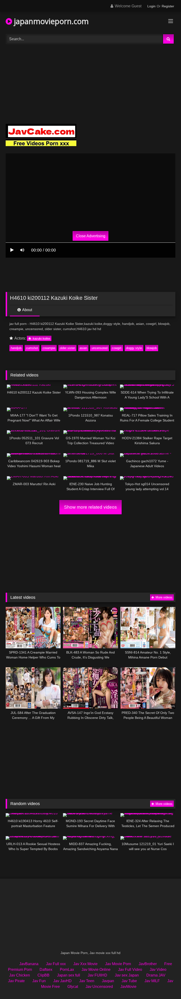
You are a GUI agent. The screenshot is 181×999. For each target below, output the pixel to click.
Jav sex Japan (127, 975)
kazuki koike (41, 338)
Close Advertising (90, 236)
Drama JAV (155, 975)
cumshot (32, 348)
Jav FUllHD (97, 975)
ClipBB (43, 975)
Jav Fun (39, 981)
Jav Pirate (16, 981)
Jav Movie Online (96, 970)
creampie (49, 348)
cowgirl (116, 348)
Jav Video (158, 970)
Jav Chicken (19, 975)
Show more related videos (90, 507)
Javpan (108, 981)
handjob (16, 348)
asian (83, 348)
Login (151, 6)
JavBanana (28, 964)
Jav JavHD (62, 981)
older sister (67, 348)
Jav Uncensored (99, 987)
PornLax (67, 970)
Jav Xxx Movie (85, 964)
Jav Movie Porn (118, 964)
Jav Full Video (130, 970)
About (26, 310)
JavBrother (148, 964)
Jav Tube (129, 981)
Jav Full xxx (56, 964)
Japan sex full (68, 975)
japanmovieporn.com (50, 21)
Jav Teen (86, 981)
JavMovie (128, 987)
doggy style (134, 348)
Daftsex (46, 970)
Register (168, 6)
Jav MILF (152, 981)
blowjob (152, 348)
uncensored (99, 348)
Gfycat (72, 987)
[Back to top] (166, 985)
